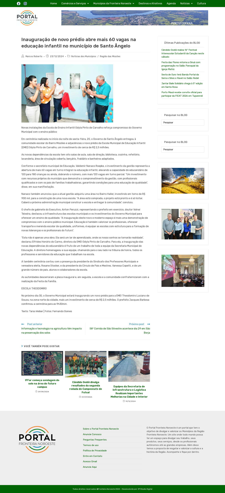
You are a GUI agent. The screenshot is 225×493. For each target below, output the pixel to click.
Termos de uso (91, 445)
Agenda (171, 3)
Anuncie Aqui (90, 467)
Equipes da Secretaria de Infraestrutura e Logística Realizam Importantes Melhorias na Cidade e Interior (129, 391)
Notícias (185, 3)
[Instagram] (25, 3)
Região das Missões (110, 56)
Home (53, 3)
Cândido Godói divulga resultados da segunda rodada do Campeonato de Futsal (85, 387)
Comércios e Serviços (73, 3)
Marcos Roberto (34, 56)
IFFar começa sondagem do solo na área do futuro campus (42, 384)
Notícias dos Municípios (83, 56)
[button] (75, 3)
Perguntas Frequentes (95, 439)
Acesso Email (90, 461)
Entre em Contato (92, 456)
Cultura (201, 3)
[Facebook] (18, 3)
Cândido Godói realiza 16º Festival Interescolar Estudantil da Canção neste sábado (182, 53)
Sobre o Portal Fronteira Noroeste (101, 428)
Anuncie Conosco (92, 434)
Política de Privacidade (95, 450)
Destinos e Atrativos (150, 3)
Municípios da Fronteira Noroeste (112, 3)
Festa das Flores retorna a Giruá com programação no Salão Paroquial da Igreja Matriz (180, 66)
